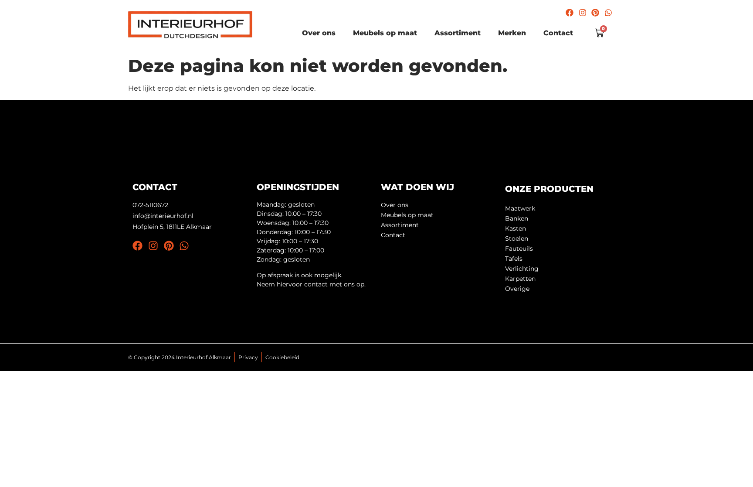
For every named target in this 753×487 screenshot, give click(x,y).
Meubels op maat (385, 33)
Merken (512, 33)
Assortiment (457, 33)
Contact (558, 33)
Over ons (319, 33)
